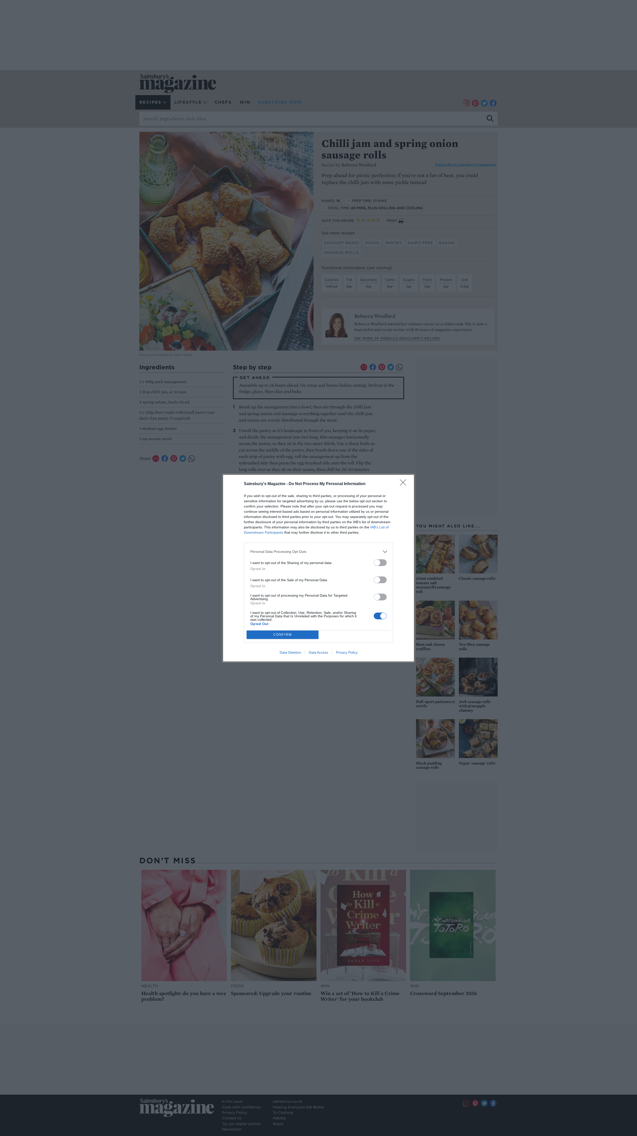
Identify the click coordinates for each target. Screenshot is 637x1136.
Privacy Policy (347, 652)
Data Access (318, 652)
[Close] (404, 484)
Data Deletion (290, 652)
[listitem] (318, 551)
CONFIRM (282, 634)
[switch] (380, 562)
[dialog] (318, 568)
